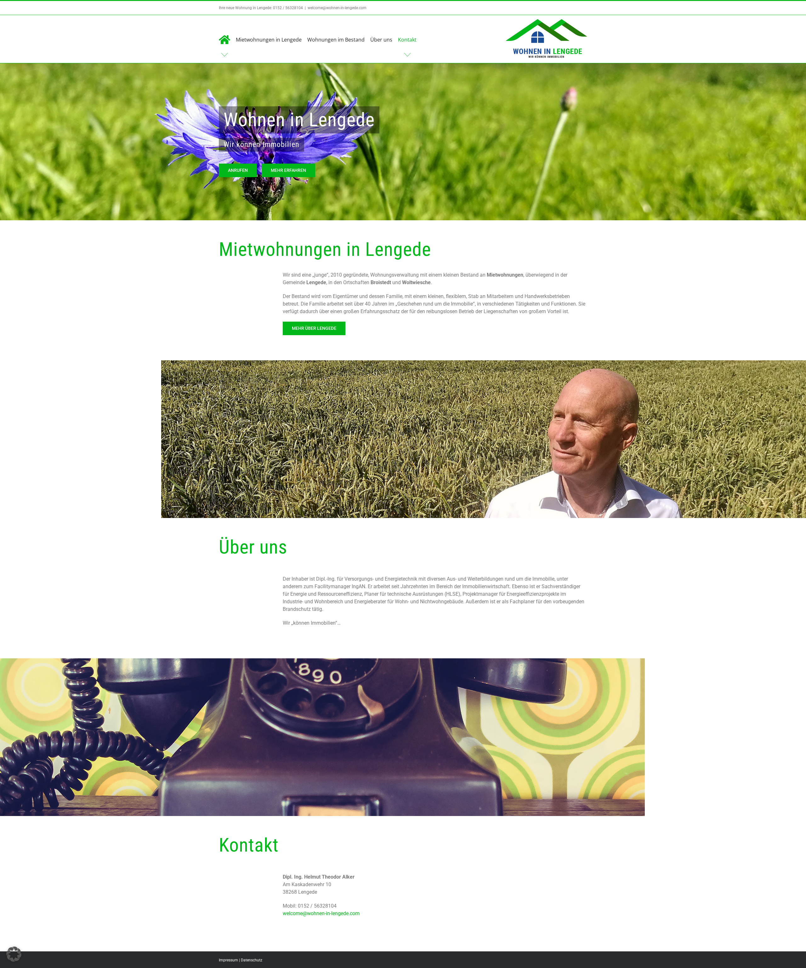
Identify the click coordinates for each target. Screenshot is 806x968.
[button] (14, 954)
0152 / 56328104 (288, 8)
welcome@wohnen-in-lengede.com (337, 8)
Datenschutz (251, 960)
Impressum (228, 960)
